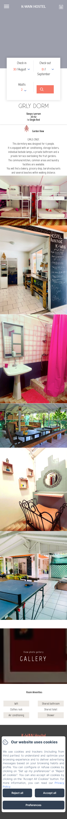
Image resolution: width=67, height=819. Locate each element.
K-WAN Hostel (33, 736)
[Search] (45, 89)
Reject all (17, 793)
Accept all (49, 793)
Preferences (33, 805)
